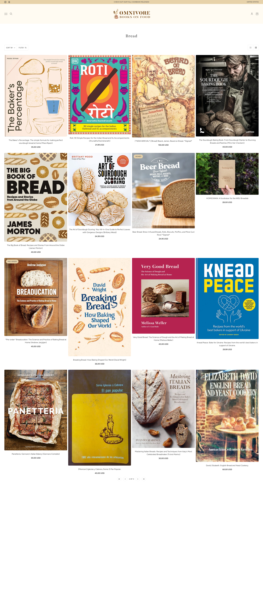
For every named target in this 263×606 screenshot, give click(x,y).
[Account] (251, 13)
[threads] (9, 2)
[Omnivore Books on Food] (131, 13)
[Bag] (257, 13)
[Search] (11, 13)
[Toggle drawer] (5, 14)
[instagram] (5, 2)
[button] (250, 47)
